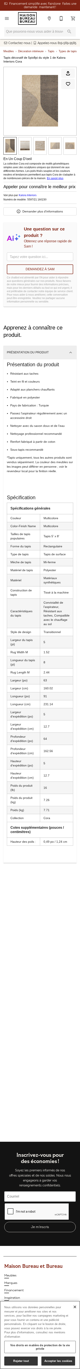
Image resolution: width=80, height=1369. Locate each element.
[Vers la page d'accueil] (27, 18)
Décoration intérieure (31, 51)
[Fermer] (75, 1307)
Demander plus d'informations (42, 211)
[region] (40, 1335)
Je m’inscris (40, 1227)
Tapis (51, 51)
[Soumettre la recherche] (69, 31)
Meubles (8, 51)
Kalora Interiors (27, 195)
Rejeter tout (21, 1361)
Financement (14, 1290)
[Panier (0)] (73, 18)
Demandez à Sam (40, 269)
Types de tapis (68, 51)
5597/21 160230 (37, 199)
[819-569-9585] (61, 18)
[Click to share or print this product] (68, 73)
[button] (7, 18)
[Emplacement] (49, 18)
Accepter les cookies (58, 1361)
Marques (10, 1283)
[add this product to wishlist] (68, 84)
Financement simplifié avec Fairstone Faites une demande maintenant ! (42, 5)
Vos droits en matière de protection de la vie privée (40, 1347)
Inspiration (12, 1298)
